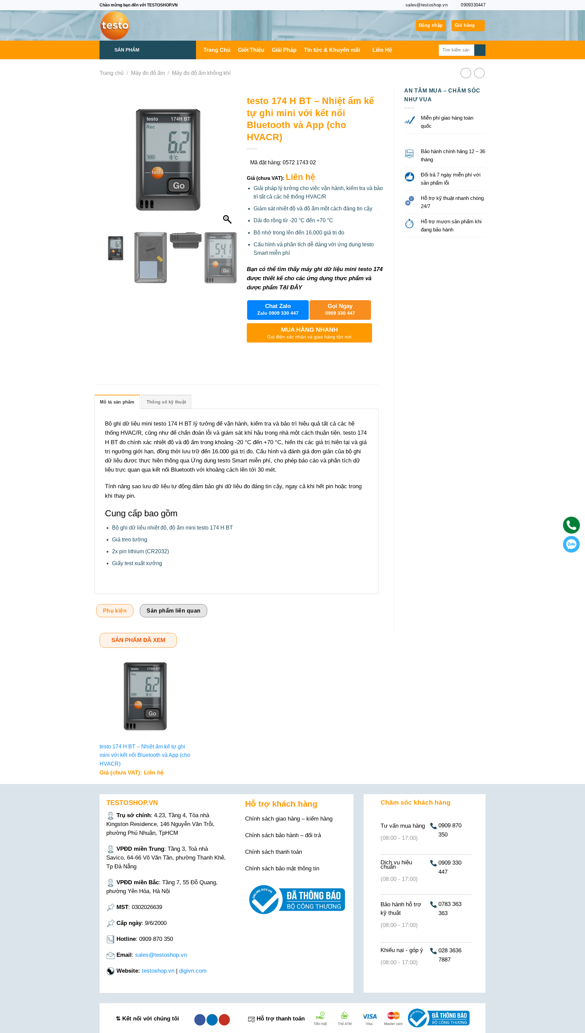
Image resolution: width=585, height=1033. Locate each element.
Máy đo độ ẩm (148, 73)
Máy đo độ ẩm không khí (201, 73)
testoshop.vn (158, 971)
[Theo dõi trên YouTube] (224, 1020)
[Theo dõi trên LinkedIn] (212, 1020)
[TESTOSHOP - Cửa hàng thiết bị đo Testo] (133, 25)
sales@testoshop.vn (161, 955)
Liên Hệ (382, 50)
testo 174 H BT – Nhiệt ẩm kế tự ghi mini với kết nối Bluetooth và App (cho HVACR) (145, 755)
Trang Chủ (217, 50)
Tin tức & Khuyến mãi (332, 50)
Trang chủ (112, 73)
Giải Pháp (284, 50)
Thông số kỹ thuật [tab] (166, 402)
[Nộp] (479, 50)
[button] (228, 163)
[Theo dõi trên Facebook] (199, 1020)
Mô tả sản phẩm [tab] (117, 402)
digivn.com (193, 971)
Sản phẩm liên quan (173, 611)
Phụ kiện (115, 611)
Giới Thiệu (251, 50)
